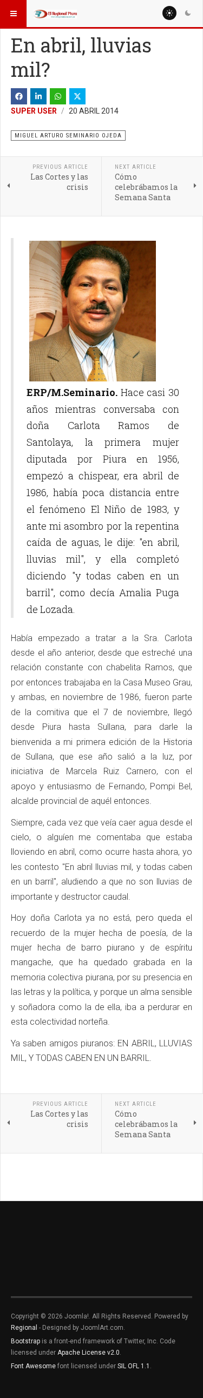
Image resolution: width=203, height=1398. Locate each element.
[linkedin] (38, 96)
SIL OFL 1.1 (133, 1366)
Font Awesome (33, 1366)
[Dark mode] (188, 13)
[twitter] (77, 96)
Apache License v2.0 (88, 1352)
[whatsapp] (58, 96)
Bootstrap (25, 1341)
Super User (34, 111)
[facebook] (19, 96)
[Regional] (55, 13)
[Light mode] (169, 13)
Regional (24, 1327)
